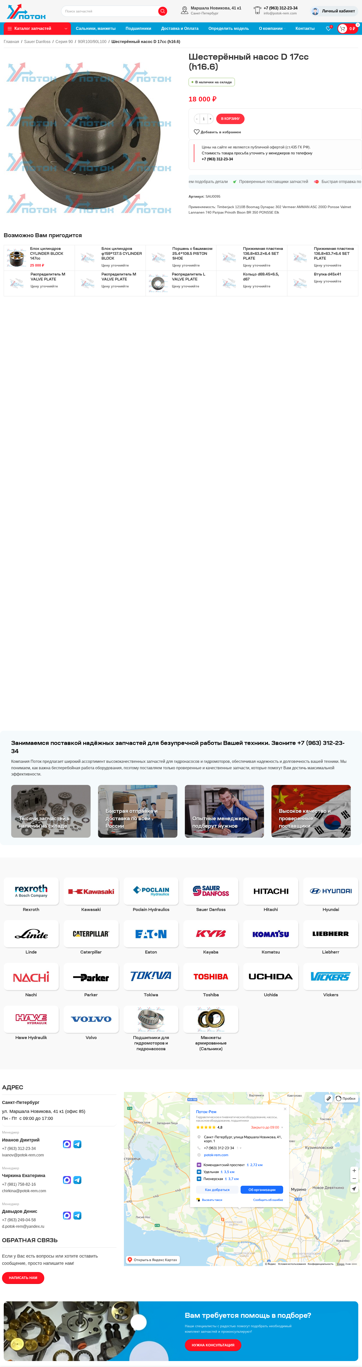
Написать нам (23, 1278)
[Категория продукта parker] (91, 982)
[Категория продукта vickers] (330, 982)
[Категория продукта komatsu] (270, 939)
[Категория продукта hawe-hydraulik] (31, 1025)
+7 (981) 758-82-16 (19, 1184)
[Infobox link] (211, 11)
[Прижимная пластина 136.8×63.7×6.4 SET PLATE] (300, 258)
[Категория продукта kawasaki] (91, 896)
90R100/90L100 (92, 42)
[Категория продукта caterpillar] (91, 939)
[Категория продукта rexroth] (31, 896)
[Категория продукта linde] (31, 939)
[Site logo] (26, 11)
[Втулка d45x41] (300, 283)
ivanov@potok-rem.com (23, 1155)
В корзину (230, 119)
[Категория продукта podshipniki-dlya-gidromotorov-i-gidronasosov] (151, 1030)
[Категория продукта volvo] (91, 1025)
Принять (342, 1358)
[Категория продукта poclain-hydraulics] (151, 896)
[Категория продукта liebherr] (330, 939)
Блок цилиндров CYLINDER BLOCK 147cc (46, 254)
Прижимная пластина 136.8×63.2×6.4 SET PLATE (263, 254)
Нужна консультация (213, 1345)
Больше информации (304, 1358)
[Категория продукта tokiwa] (151, 982)
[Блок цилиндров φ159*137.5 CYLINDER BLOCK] (87, 258)
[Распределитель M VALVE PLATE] (16, 283)
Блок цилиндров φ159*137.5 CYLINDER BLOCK (122, 254)
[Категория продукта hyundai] (330, 896)
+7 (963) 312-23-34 (217, 159)
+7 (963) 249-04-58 (19, 1220)
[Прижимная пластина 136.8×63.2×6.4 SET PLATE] (229, 258)
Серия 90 (64, 42)
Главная (11, 42)
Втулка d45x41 (327, 274)
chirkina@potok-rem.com (24, 1191)
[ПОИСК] (162, 11)
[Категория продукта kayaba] (210, 939)
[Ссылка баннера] (51, 811)
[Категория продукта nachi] (31, 982)
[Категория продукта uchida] (270, 982)
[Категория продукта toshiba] (210, 982)
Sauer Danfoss (37, 42)
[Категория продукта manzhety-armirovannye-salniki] (210, 1030)
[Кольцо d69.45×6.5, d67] (229, 283)
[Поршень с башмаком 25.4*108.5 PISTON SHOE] (158, 258)
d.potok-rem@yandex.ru (23, 1226)
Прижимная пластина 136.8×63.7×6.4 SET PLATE (334, 254)
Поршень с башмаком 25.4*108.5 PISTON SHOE (192, 254)
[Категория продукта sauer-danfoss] (210, 896)
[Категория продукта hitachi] (270, 896)
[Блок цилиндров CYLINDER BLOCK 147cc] (16, 258)
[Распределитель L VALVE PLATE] (158, 283)
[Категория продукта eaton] (151, 939)
